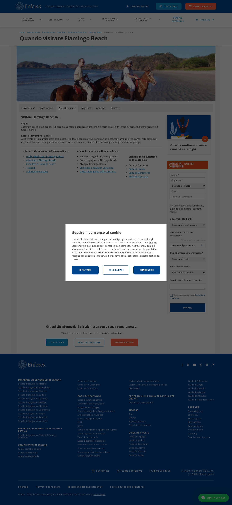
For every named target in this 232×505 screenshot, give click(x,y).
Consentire (147, 270)
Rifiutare (85, 270)
